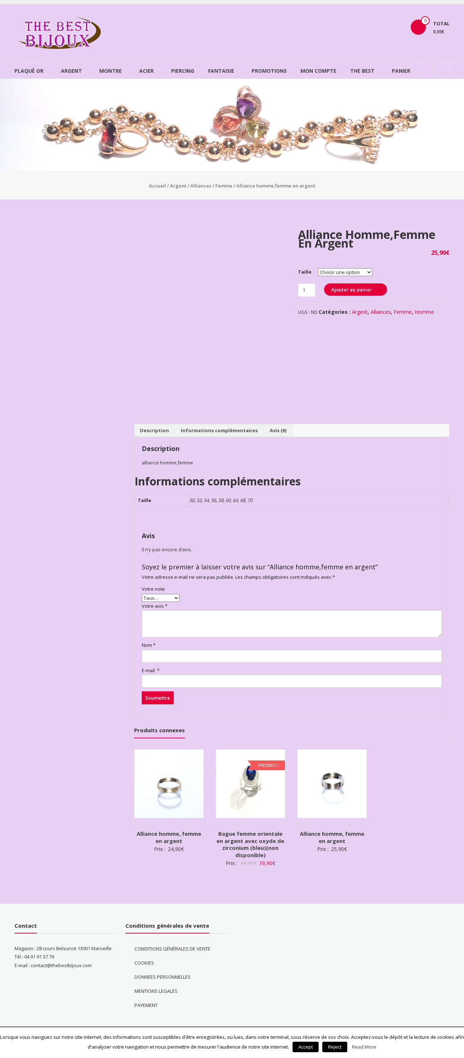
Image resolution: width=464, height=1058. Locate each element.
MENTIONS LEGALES (156, 991)
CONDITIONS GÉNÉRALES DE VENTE (172, 948)
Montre (110, 70)
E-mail (151, 670)
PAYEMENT (146, 1005)
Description (154, 430)
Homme (424, 311)
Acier (146, 70)
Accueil (157, 185)
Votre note (153, 589)
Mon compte (318, 70)
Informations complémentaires (219, 430)
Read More (364, 1047)
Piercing (182, 70)
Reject (334, 1047)
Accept (305, 1047)
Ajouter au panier (351, 289)
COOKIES (144, 963)
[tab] (154, 430)
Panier (401, 70)
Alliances (200, 185)
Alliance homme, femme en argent (169, 837)
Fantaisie (221, 70)
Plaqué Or (29, 70)
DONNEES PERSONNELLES (162, 977)
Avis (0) (278, 430)
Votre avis (154, 606)
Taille (304, 272)
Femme (223, 185)
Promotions (269, 70)
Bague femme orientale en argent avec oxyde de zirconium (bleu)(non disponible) (250, 844)
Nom (149, 645)
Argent (71, 70)
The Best (362, 70)
